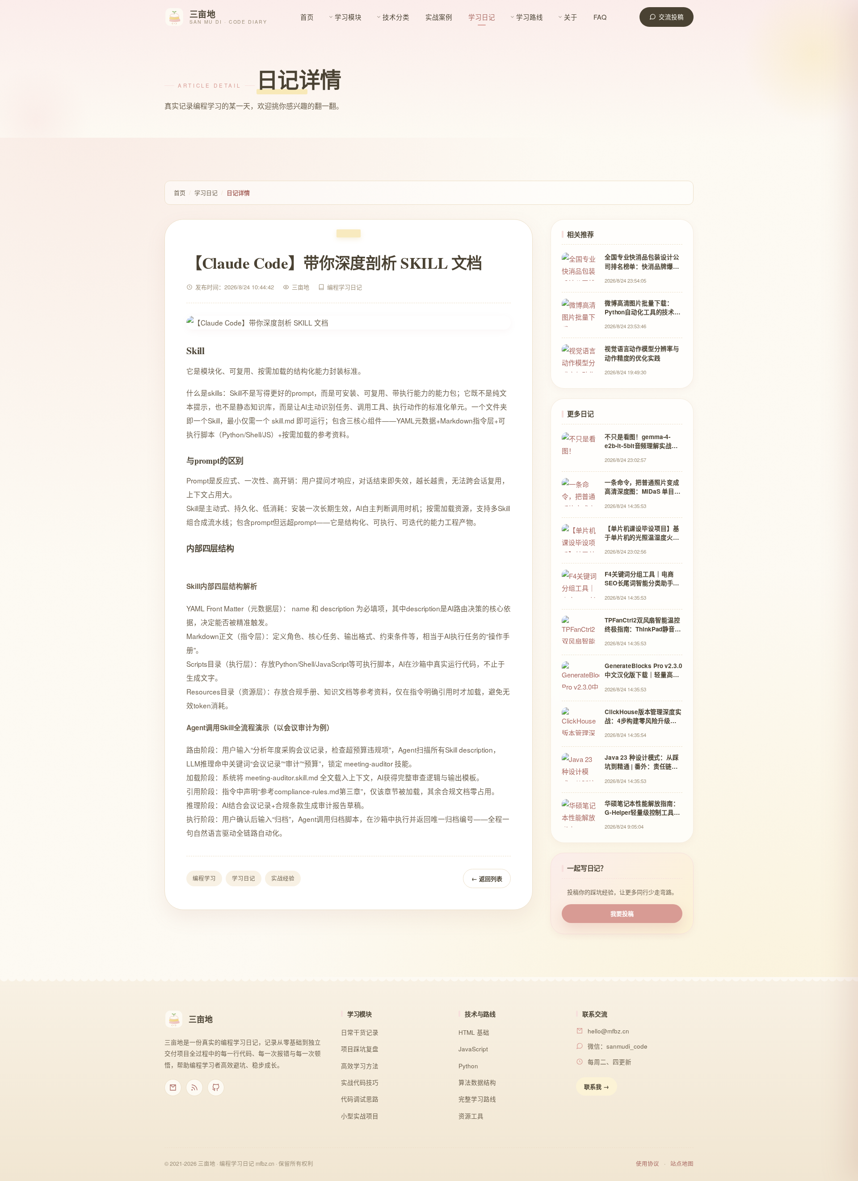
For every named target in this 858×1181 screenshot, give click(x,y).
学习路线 (529, 16)
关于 (570, 16)
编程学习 (204, 878)
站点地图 (682, 1164)
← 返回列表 (486, 878)
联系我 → (596, 1086)
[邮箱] (172, 1087)
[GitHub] (215, 1087)
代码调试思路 (360, 1099)
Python (468, 1066)
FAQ (599, 16)
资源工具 (471, 1116)
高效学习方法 (360, 1066)
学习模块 (348, 16)
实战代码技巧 (360, 1082)
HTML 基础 (473, 1032)
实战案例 (438, 16)
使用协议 (647, 1164)
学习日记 (481, 16)
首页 (307, 16)
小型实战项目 (360, 1116)
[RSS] (194, 1087)
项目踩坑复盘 (360, 1049)
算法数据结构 (477, 1082)
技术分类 (396, 16)
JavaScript (473, 1049)
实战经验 (282, 878)
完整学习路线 (477, 1099)
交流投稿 (671, 17)
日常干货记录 (360, 1032)
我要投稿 (622, 913)
